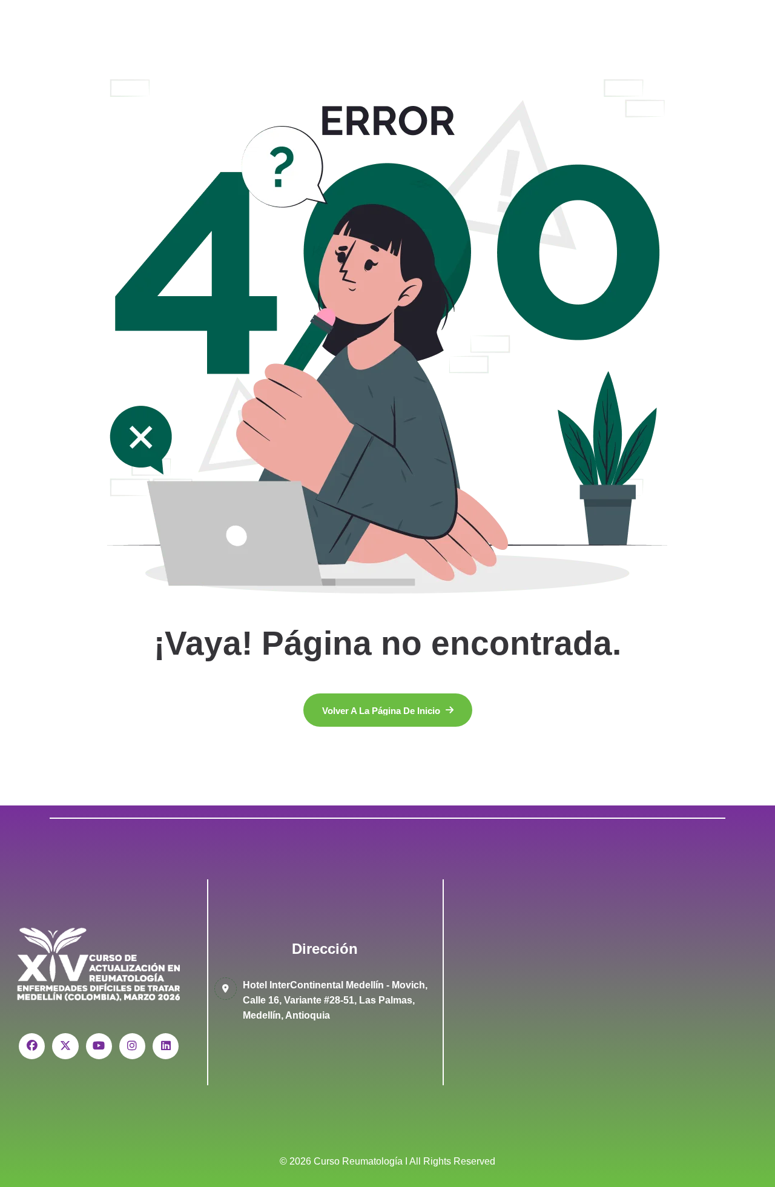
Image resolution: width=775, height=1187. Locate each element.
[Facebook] (32, 1046)
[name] (387, 710)
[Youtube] (99, 1046)
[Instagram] (132, 1046)
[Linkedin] (166, 1046)
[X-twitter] (65, 1046)
